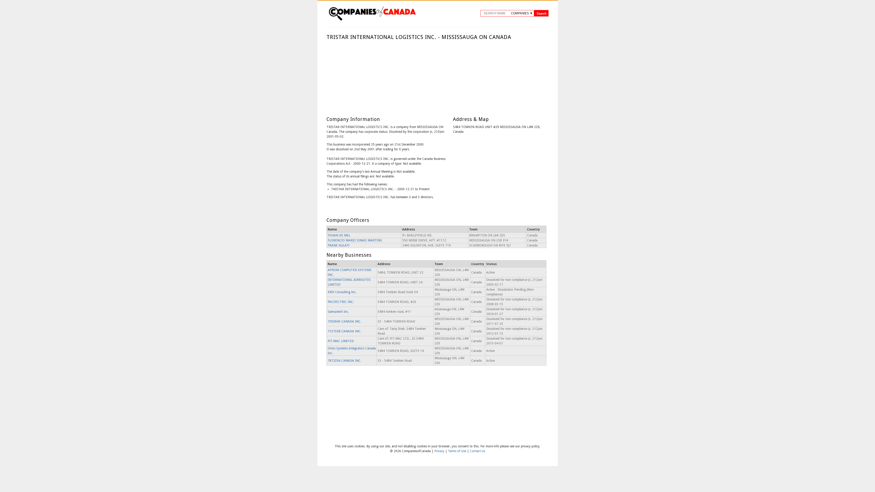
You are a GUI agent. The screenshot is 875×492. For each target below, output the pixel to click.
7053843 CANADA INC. (344, 321)
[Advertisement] (436, 75)
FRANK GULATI (339, 245)
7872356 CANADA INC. (344, 360)
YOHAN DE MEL (339, 235)
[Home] (372, 20)
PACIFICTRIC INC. (341, 302)
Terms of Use (457, 451)
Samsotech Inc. (338, 311)
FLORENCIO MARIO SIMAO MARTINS (355, 240)
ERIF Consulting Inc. (342, 292)
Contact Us (477, 451)
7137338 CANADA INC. (344, 331)
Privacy (439, 451)
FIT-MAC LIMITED (341, 341)
